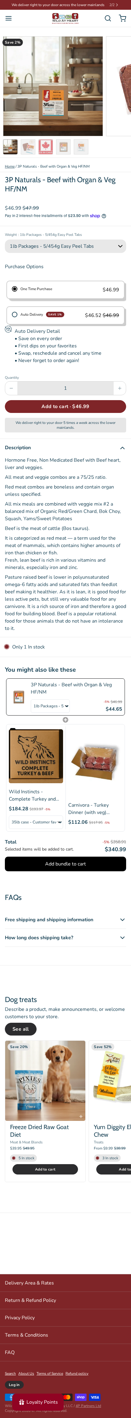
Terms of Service (50, 1373)
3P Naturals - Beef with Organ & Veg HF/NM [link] (71, 688)
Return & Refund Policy (30, 1300)
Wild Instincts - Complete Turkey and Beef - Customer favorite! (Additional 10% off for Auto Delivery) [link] (32, 795)
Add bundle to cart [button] (65, 864)
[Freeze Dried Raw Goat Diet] (45, 1081)
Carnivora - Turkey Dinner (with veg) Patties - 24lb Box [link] (88, 809)
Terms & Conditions (26, 1335)
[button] (65, 406)
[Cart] (120, 18)
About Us (26, 1373)
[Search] (105, 18)
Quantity (12, 377)
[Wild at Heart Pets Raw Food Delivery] (65, 18)
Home (10, 166)
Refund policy (77, 1373)
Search (10, 1373)
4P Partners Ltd (88, 1405)
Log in (14, 1384)
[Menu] (11, 18)
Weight (43, 234)
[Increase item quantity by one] (120, 388)
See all (20, 1029)
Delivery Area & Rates (29, 1283)
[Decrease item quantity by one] (11, 388)
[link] (18, 697)
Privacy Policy (20, 1317)
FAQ (10, 1352)
